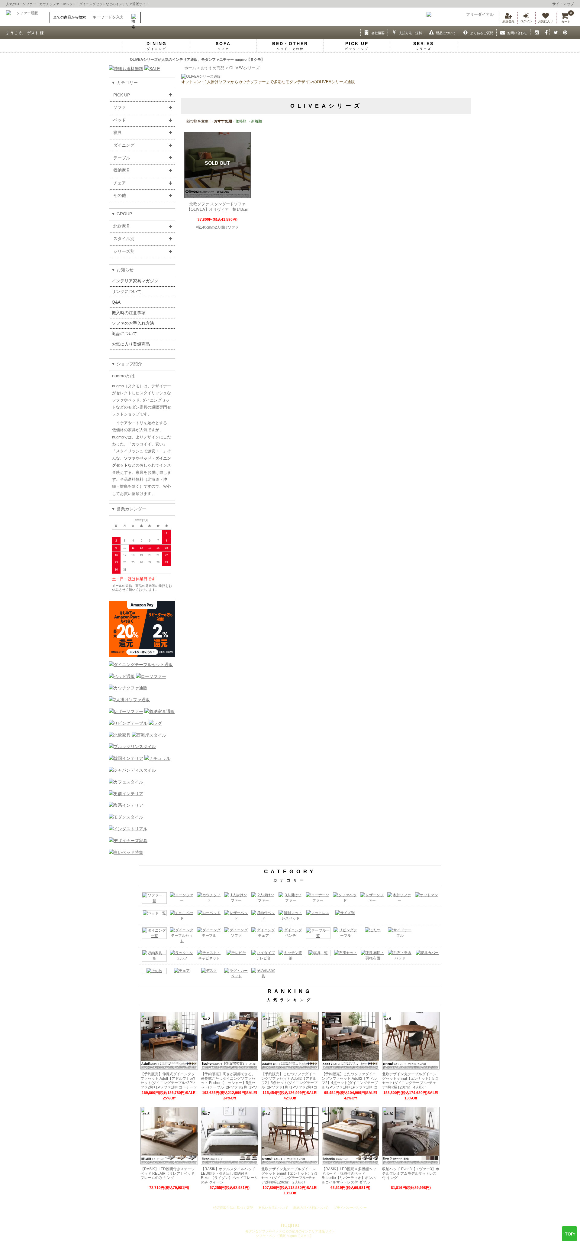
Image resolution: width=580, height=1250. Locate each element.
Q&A (116, 302)
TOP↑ (570, 1234)
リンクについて (126, 291)
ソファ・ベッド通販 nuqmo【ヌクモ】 (284, 1236)
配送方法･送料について (310, 1207)
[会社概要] (365, 32)
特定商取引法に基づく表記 (233, 1207)
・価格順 (239, 121)
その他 (119, 195)
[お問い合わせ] (501, 32)
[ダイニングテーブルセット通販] (141, 664)
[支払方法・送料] (392, 32)
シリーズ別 (123, 251)
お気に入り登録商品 (131, 344)
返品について (124, 333)
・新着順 (254, 121)
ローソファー (26, 4)
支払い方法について (273, 1207)
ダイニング (123, 145)
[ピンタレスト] (564, 32)
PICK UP (121, 95)
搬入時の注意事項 (129, 312)
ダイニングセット (92, 4)
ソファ (119, 107)
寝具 (117, 132)
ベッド (71, 4)
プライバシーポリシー (350, 1207)
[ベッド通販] (122, 676)
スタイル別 (123, 238)
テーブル (121, 157)
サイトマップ (563, 4)
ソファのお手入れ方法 (133, 323)
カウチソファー (51, 4)
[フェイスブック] (544, 32)
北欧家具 (121, 226)
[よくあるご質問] (464, 32)
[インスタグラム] (535, 32)
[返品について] (430, 32)
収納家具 (121, 170)
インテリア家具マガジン (135, 280)
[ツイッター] (554, 32)
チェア (119, 183)
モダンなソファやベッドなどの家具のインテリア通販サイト (290, 1231)
